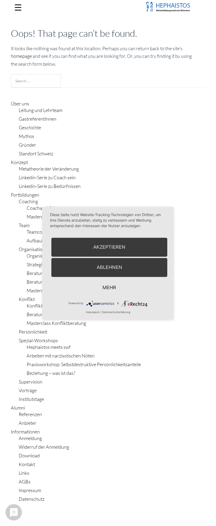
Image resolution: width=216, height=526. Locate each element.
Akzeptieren (109, 247)
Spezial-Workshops (38, 340)
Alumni (18, 408)
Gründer (27, 145)
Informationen (25, 432)
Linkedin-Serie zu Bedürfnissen (50, 186)
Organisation (32, 249)
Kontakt (27, 464)
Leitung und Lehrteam (40, 110)
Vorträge (28, 390)
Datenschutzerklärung (116, 312)
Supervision (30, 382)
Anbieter (27, 423)
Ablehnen (109, 267)
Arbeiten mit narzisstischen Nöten (61, 356)
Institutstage (31, 399)
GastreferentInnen (37, 119)
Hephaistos (40, 13)
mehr (109, 287)
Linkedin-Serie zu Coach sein (47, 177)
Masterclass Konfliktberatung (56, 323)
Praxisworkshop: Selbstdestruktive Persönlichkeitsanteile (84, 364)
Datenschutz (32, 499)
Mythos (26, 136)
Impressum (30, 490)
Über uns (20, 103)
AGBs (25, 481)
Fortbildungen (25, 195)
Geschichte (30, 127)
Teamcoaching (41, 232)
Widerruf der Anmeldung (44, 447)
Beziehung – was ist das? (51, 373)
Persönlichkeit (33, 332)
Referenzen (30, 414)
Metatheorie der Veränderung (49, 169)
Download (29, 455)
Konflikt (27, 299)
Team (24, 225)
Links (24, 473)
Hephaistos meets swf (49, 347)
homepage (21, 56)
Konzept (19, 162)
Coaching (28, 201)
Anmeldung (30, 438)
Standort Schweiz (36, 153)
